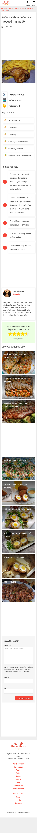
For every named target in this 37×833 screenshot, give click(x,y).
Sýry (18, 782)
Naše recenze (18, 767)
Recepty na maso (20, 8)
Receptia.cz (4, 8)
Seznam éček (18, 786)
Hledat (28, 5)
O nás (18, 800)
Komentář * (7, 645)
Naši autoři (19, 803)
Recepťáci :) (17, 294)
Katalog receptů (18, 764)
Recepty (11, 8)
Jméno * (6, 677)
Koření (18, 776)
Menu (33, 5)
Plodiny (18, 770)
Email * (6, 688)
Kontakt (18, 797)
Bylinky (18, 773)
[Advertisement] (18, 44)
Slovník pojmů (18, 789)
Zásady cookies (18, 794)
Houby (18, 779)
